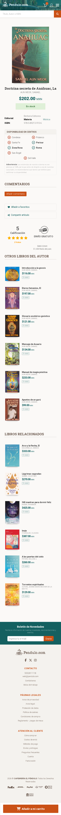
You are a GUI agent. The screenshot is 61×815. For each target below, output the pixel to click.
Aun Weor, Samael (30, 92)
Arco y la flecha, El (31, 445)
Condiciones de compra (30, 716)
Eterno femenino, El (31, 288)
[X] (30, 660)
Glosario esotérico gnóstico (36, 316)
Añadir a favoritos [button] (20, 207)
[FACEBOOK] (25, 660)
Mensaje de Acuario (31, 344)
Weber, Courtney (29, 476)
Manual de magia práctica (34, 372)
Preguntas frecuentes (31, 752)
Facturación (31, 761)
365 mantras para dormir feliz (36, 502)
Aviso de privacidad (30, 700)
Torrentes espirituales (33, 584)
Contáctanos (30, 681)
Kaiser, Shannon (29, 505)
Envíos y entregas (30, 748)
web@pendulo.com (30, 676)
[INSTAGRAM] (35, 660)
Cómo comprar (30, 735)
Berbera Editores (32, 116)
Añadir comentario (15, 194)
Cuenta (31, 756)
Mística (46, 119)
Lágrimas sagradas (31, 474)
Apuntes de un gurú (31, 400)
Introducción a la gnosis (34, 268)
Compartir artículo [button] (19, 215)
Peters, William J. (29, 559)
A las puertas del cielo (33, 556)
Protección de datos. (30, 708)
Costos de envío (30, 740)
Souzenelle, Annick (30, 448)
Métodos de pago (30, 744)
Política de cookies (30, 712)
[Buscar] (57, 13)
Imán (24, 531)
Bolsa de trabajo (30, 685)
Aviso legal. (30, 704)
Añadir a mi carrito (33, 808)
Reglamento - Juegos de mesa (30, 721)
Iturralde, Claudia (30, 533)
